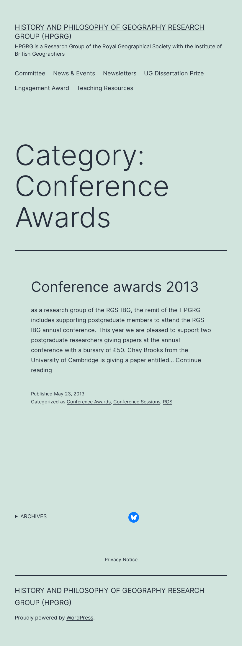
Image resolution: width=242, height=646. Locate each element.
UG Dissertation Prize (174, 73)
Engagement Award (42, 88)
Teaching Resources (105, 88)
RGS (167, 402)
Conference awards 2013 (115, 286)
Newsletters (119, 73)
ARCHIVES (33, 516)
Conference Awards (89, 402)
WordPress (79, 617)
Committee (30, 73)
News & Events (74, 73)
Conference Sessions (136, 402)
